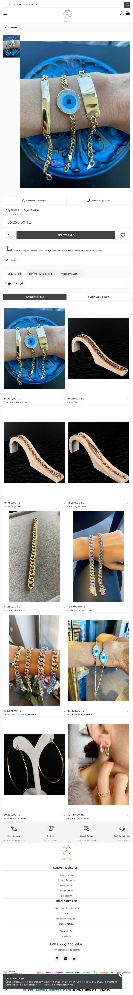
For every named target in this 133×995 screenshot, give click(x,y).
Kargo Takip (66, 890)
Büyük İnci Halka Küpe (78, 818)
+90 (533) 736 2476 (66, 943)
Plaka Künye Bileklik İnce (16, 402)
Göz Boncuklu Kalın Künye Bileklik (20, 714)
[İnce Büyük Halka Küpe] (35, 764)
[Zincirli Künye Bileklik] (35, 452)
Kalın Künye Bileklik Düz (15, 610)
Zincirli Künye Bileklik (14, 506)
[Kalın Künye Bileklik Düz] (35, 556)
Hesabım (66, 895)
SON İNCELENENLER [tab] (98, 297)
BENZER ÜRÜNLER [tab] (34, 297)
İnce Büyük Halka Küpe (15, 818)
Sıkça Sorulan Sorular (66, 908)
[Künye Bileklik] (98, 348)
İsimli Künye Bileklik (76, 506)
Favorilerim (66, 885)
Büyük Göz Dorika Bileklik (79, 714)
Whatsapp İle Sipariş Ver (36, 201)
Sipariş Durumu (67, 880)
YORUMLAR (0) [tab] (71, 274)
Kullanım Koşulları (66, 918)
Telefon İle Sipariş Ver (100, 201)
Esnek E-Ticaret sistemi (47, 990)
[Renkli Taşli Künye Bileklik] (98, 556)
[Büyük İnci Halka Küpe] (98, 764)
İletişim (66, 936)
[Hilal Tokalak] (67, 15)
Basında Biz (67, 931)
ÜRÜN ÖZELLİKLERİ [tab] (42, 274)
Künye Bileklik (74, 402)
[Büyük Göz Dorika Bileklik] (98, 660)
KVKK (66, 913)
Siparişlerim (67, 875)
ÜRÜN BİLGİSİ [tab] (14, 274)
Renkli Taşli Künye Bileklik (79, 610)
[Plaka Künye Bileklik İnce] (35, 348)
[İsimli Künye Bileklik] (98, 452)
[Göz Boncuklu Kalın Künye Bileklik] (35, 660)
